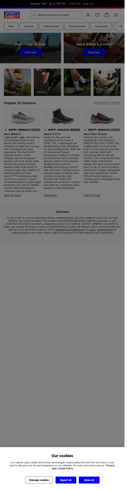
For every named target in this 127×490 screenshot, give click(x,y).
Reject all (65, 480)
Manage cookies (39, 480)
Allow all (89, 480)
